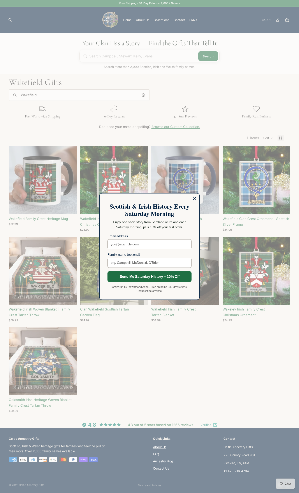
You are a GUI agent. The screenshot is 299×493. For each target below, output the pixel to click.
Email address (117, 236)
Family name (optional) (123, 254)
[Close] (194, 198)
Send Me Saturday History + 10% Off (149, 276)
